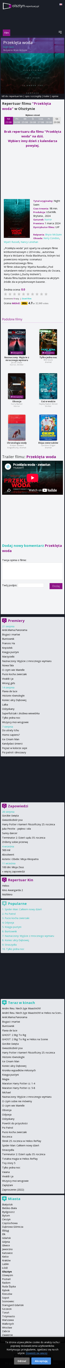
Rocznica (7, 1136)
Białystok (7, 1204)
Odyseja (9, 922)
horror (48, 219)
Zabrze (6, 1331)
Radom (6, 1282)
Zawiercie (7, 1335)
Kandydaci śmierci (12, 743)
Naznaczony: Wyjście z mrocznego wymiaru (16, 359)
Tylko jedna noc (48, 357)
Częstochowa (10, 1223)
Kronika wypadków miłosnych (19, 1070)
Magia (5, 1079)
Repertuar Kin (20, 880)
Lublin (5, 1264)
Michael (6, 1092)
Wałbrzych (8, 1323)
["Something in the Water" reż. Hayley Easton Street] (48, 386)
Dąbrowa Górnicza (12, 1226)
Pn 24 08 (17, 120)
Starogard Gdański (13, 1305)
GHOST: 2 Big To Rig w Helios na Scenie (25, 1039)
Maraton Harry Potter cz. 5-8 (18, 1088)
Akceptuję (41, 1361)
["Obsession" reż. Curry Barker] (16, 386)
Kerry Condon (51, 238)
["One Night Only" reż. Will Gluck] (48, 342)
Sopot (5, 1297)
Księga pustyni (10, 652)
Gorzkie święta (10, 815)
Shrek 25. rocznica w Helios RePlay (21, 1141)
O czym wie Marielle (13, 669)
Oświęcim (7, 1275)
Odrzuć (22, 1361)
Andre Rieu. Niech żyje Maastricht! (21, 1008)
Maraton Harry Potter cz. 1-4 (18, 1083)
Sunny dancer (9, 833)
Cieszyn (6, 1219)
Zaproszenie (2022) (13, 1189)
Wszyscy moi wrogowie (15, 722)
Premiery (16, 620)
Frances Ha (8, 643)
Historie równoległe (13, 695)
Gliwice (6, 1245)
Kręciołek (7, 647)
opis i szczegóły (33, 96)
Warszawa (8, 1320)
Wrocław (7, 1327)
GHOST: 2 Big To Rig (14, 1035)
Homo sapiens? (11, 734)
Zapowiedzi (18, 806)
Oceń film (26, 298)
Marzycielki (8, 656)
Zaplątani (7, 1185)
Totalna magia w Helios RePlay (20, 1158)
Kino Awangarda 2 (12, 890)
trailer (47, 96)
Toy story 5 (8, 1163)
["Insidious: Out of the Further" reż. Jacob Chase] (17, 342)
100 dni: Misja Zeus (13, 867)
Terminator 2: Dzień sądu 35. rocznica (23, 837)
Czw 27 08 (41, 120)
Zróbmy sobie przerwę (15, 842)
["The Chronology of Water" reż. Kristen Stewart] (16, 428)
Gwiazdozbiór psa (12, 819)
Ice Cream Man (10, 739)
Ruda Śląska (9, 1286)
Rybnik (6, 1290)
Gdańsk (6, 1238)
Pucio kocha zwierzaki (14, 674)
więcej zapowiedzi (14, 871)
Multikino (7, 894)
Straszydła (11, 944)
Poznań (6, 1279)
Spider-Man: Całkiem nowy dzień (23, 909)
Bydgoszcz (8, 1212)
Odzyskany (8, 708)
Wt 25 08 (25, 120)
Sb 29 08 (57, 120)
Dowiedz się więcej (36, 1353)
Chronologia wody (17, 442)
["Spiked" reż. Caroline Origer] (48, 428)
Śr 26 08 (33, 120)
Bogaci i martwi (11, 634)
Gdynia (6, 1241)
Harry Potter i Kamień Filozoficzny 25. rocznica (28, 824)
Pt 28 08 (49, 120)
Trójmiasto (8, 1316)
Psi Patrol (10, 913)
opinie (55, 96)
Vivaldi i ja (7, 678)
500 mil (6, 850)
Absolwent (8, 854)
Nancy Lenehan (29, 242)
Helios (5, 885)
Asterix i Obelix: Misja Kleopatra (20, 859)
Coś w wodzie (48, 401)
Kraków (6, 1260)
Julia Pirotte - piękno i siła (16, 828)
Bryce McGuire (20, 50)
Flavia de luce (9, 691)
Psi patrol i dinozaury (14, 752)
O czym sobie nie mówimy (17, 1101)
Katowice (7, 1253)
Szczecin (7, 1309)
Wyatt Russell (11, 242)
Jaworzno (7, 1249)
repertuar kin (16, 96)
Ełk (3, 1234)
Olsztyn (7, 1271)
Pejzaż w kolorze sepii (14, 748)
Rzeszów (7, 1294)
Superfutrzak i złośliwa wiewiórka (21, 713)
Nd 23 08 (9, 120)
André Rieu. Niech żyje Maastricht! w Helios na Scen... (32, 1012)
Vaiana (6, 1172)
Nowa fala (8, 665)
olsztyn (25, 5)
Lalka (5, 704)
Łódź (5, 1267)
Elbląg (5, 1230)
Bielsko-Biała (9, 1208)
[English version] (60, 4)
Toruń (5, 1312)
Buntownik (8, 638)
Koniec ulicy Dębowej (14, 700)
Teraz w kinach (21, 1002)
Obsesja (16, 401)
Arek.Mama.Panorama (14, 630)
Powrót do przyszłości (15, 1123)
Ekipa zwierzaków (48, 442)
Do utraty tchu (10, 730)
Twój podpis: (10, 585)
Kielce (5, 1256)
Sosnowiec (8, 1301)
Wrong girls (8, 683)
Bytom (6, 1215)
